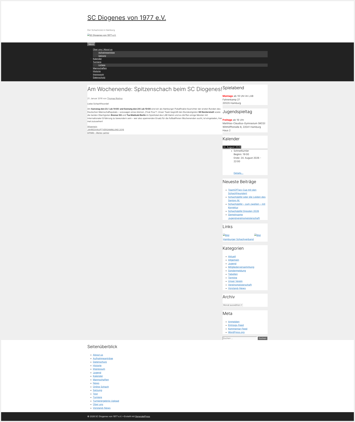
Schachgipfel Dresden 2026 (243, 211)
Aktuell (232, 256)
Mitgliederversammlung (241, 267)
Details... (238, 173)
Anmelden (233, 321)
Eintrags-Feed (236, 325)
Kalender (97, 58)
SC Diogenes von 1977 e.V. (126, 17)
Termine (232, 277)
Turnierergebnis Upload (106, 401)
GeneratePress (142, 416)
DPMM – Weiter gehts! (98, 133)
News (96, 383)
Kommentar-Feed (237, 328)
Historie (97, 71)
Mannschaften (100, 68)
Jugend (232, 263)
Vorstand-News (237, 288)
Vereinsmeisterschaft (240, 284)
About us (98, 354)
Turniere (97, 62)
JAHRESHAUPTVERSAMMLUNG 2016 (105, 129)
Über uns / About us (102, 49)
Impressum (98, 74)
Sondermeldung (237, 270)
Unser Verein (235, 281)
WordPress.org (236, 332)
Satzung (102, 56)
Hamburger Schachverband (238, 239)
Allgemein (92, 126)
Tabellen (233, 274)
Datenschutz (99, 77)
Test (95, 393)
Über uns (98, 404)
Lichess (101, 65)
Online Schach (101, 386)
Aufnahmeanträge (106, 52)
